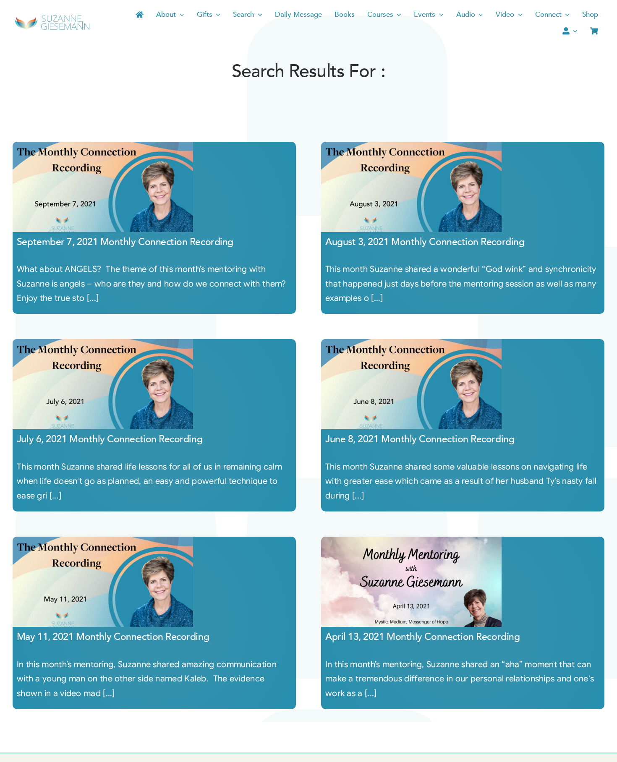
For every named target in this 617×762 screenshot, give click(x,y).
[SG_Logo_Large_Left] (52, 18)
